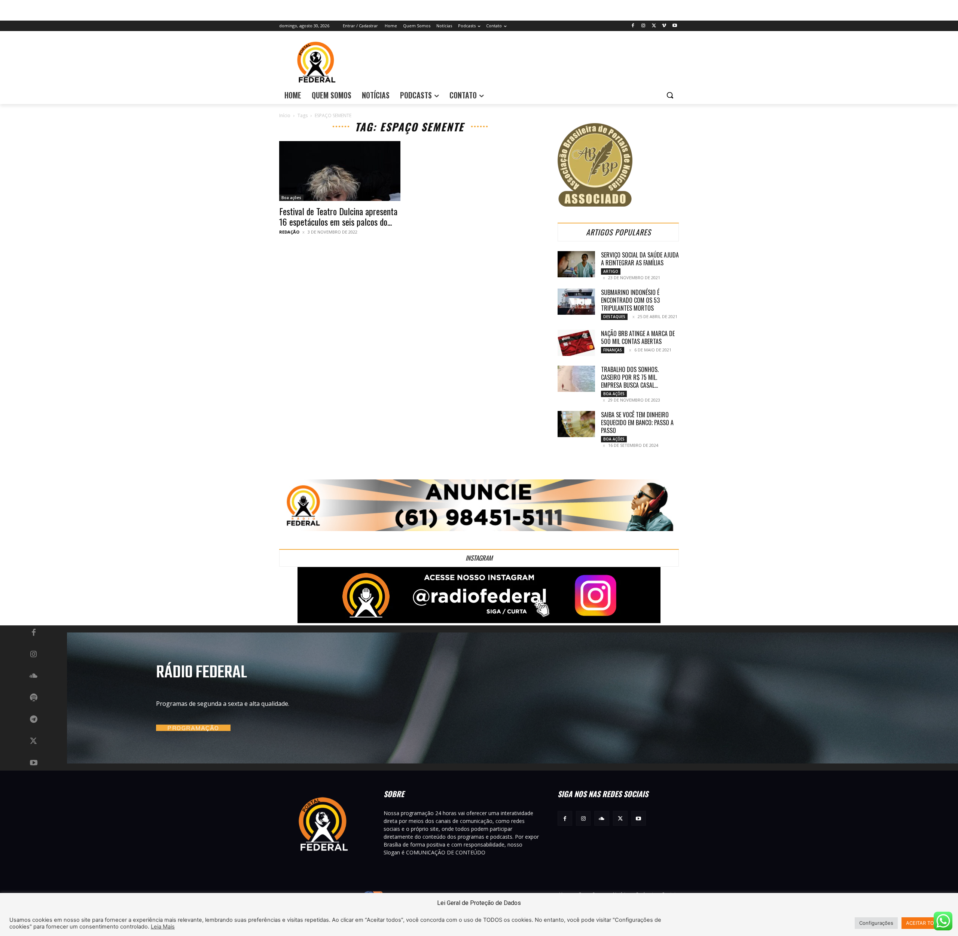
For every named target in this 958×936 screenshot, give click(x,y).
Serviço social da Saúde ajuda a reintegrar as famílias (640, 258)
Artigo (610, 271)
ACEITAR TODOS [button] (925, 923)
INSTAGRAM (479, 558)
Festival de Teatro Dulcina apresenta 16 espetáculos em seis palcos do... (338, 216)
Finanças (612, 350)
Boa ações (291, 197)
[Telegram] (33, 719)
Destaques (614, 316)
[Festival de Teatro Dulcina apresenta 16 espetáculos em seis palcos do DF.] (339, 171)
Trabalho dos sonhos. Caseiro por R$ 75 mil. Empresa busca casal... (630, 377)
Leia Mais (163, 926)
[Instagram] (643, 26)
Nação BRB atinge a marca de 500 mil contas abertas (638, 337)
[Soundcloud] (33, 676)
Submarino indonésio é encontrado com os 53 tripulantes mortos (630, 300)
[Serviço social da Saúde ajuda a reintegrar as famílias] (576, 264)
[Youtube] (674, 26)
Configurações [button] (876, 923)
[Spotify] (33, 697)
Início (284, 115)
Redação (289, 232)
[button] (670, 95)
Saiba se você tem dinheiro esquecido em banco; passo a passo (637, 422)
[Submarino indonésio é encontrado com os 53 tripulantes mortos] (576, 302)
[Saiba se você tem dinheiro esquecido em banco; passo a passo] (576, 424)
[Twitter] (654, 26)
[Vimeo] (664, 26)
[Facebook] (633, 26)
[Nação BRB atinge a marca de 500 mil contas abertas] (576, 343)
